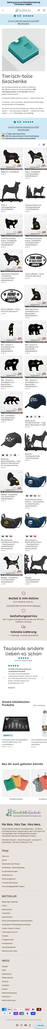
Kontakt (5, 966)
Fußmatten (6, 913)
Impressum (6, 996)
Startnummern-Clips (9, 951)
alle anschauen (39, 705)
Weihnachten (7, 909)
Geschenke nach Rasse (11, 864)
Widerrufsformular (9, 1000)
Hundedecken (7, 943)
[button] (5, 677)
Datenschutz (6, 974)
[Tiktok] (29, 1025)
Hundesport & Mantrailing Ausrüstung (16, 924)
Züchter (5, 989)
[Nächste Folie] (42, 732)
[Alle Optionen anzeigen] (43, 417)
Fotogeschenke (8, 940)
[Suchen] (38, 10)
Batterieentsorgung (9, 993)
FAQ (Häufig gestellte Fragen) (13, 886)
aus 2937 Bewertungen (23, 660)
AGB (4, 970)
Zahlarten (5, 985)
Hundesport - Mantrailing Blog (13, 867)
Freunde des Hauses (10, 883)
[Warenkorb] (44, 10)
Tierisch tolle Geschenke (19, 1020)
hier (30, 622)
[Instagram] (21, 1025)
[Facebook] (17, 1025)
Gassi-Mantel (7, 917)
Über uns (5, 856)
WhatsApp (36, 606)
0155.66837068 (13, 606)
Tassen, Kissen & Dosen (11, 928)
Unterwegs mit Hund (9, 932)
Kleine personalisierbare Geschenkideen (17, 921)
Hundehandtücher (9, 947)
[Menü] (3, 10)
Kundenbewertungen (10, 871)
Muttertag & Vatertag (10, 902)
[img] (23, 658)
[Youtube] (25, 1025)
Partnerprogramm (9, 879)
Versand (5, 981)
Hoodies (5, 936)
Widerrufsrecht (7, 978)
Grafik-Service (7, 875)
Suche (4, 860)
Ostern (4, 906)
